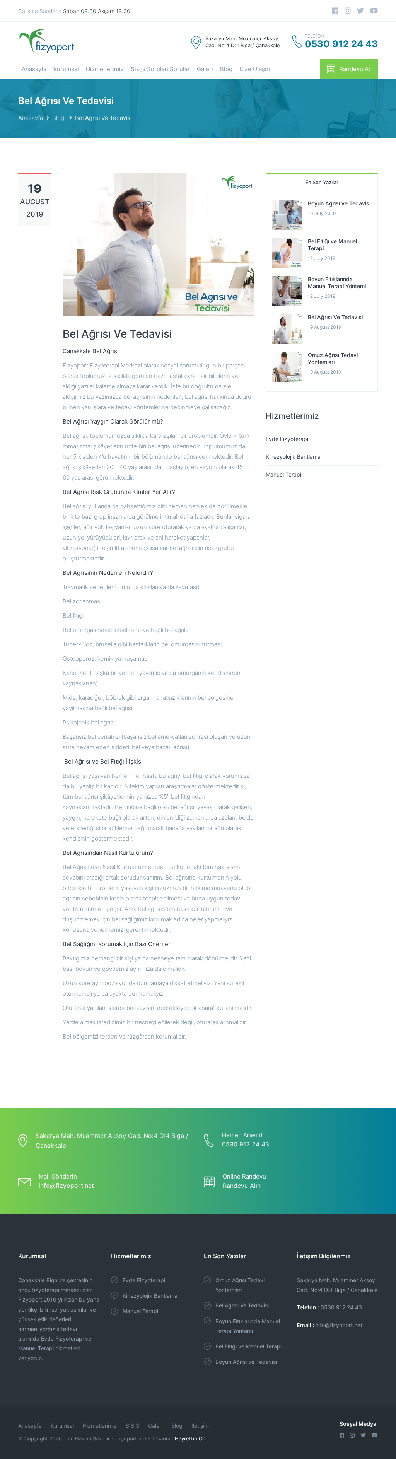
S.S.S (132, 1425)
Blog (226, 69)
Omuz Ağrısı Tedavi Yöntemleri (333, 358)
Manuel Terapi (283, 474)
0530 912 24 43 (245, 1144)
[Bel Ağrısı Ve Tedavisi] (158, 244)
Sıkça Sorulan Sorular (160, 69)
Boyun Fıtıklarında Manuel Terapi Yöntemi (337, 282)
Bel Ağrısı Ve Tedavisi (335, 317)
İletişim (200, 1425)
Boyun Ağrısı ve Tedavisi (339, 203)
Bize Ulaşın (254, 69)
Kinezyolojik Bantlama (293, 456)
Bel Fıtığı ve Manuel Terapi (248, 1346)
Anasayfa (34, 69)
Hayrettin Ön (190, 1438)
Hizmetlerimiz (105, 69)
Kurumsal (66, 69)
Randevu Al (354, 69)
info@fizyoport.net (66, 1185)
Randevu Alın (242, 1185)
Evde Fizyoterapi (287, 439)
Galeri (205, 69)
